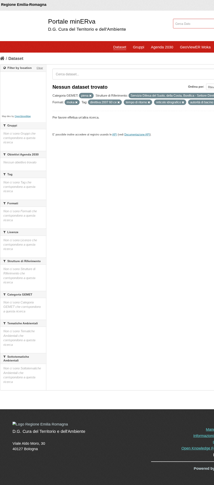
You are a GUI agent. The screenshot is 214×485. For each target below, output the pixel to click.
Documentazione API (137, 134)
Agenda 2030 (162, 47)
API (114, 134)
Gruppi (138, 47)
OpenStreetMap (23, 116)
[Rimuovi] (90, 96)
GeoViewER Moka (195, 47)
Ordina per (195, 86)
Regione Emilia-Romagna (23, 5)
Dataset (119, 47)
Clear (40, 68)
